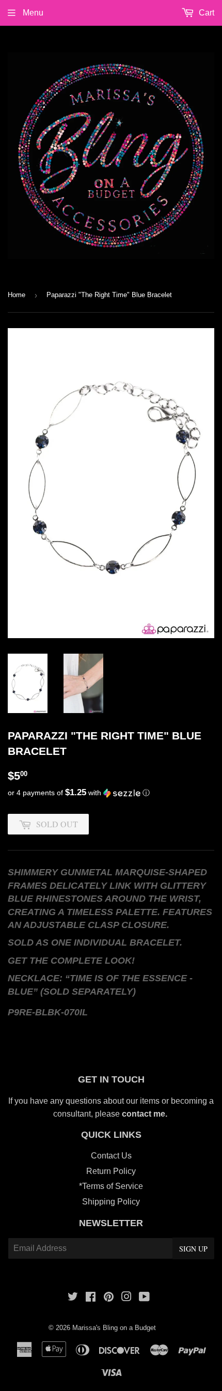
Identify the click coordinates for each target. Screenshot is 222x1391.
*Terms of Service (111, 1186)
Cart (205, 12)
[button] (111, 793)
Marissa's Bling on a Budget (114, 1328)
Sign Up (193, 1249)
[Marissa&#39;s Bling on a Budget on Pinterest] (108, 1297)
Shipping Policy (111, 1201)
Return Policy (111, 1171)
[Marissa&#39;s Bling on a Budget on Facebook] (90, 1297)
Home (16, 295)
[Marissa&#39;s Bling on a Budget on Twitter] (73, 1297)
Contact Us (111, 1155)
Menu (32, 12)
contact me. (145, 1113)
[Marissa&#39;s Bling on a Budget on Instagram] (126, 1297)
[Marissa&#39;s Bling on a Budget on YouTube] (144, 1297)
